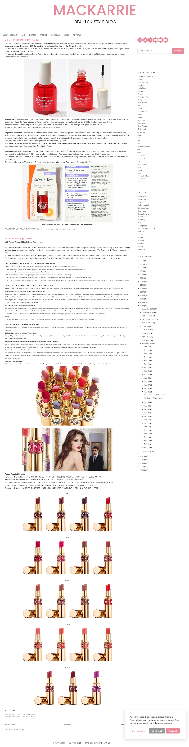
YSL (13, 716)
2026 (142, 260)
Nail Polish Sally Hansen (23, 230)
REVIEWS (77, 35)
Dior (138, 105)
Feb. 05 (147, 433)
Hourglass (141, 123)
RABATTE (32, 35)
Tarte (139, 173)
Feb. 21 (147, 371)
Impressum (75, 743)
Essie (139, 108)
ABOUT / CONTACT (10, 35)
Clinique (140, 100)
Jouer (139, 135)
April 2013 (146, 336)
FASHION (43, 35)
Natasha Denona (143, 146)
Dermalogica (142, 102)
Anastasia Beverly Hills (146, 76)
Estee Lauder (142, 111)
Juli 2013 (145, 326)
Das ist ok (172, 731)
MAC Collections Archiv (146, 228)
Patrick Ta (141, 158)
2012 (142, 456)
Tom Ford (141, 179)
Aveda (139, 79)
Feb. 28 (147, 346)
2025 (142, 264)
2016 (142, 295)
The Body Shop (143, 176)
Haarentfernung (143, 214)
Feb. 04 (147, 437)
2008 (142, 470)
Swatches (141, 249)
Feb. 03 (147, 440)
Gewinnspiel (141, 211)
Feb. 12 (147, 409)
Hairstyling (141, 219)
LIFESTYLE (55, 35)
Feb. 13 (147, 406)
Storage (140, 246)
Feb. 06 (147, 430)
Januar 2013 (147, 451)
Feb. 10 (147, 416)
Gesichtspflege (143, 208)
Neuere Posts (10, 724)
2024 (142, 267)
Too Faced (141, 181)
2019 (142, 285)
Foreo (139, 117)
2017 (142, 292)
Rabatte (140, 237)
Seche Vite (87, 162)
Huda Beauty (142, 126)
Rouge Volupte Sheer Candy (101, 247)
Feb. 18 (147, 381)
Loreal (139, 137)
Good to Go (74, 162)
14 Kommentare (32, 714)
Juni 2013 (146, 329)
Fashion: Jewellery (144, 205)
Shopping (140, 243)
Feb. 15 (147, 392)
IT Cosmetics (142, 129)
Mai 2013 (145, 333)
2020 (142, 281)
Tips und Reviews (70, 230)
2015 (142, 299)
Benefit (140, 85)
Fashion (140, 202)
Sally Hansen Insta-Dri (52, 230)
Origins (140, 152)
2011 (142, 459)
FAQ (23, 35)
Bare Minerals (142, 82)
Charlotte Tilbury (143, 97)
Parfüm (140, 234)
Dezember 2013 (148, 309)
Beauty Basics (142, 196)
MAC (139, 140)
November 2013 (148, 312)
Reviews (38, 230)
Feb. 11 (147, 413)
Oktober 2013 (147, 316)
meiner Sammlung (55, 255)
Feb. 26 (147, 353)
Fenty (139, 114)
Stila (139, 167)
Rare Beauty (142, 164)
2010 (142, 463)
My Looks (141, 231)
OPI (138, 149)
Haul (139, 222)
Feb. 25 (147, 357)
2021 (142, 278)
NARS (139, 143)
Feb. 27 (147, 350)
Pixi (138, 161)
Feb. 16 (147, 388)
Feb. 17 (147, 385)
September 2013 (148, 319)
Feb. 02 (147, 444)
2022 (142, 274)
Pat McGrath (142, 155)
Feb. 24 (147, 360)
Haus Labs (141, 120)
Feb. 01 (147, 447)
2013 (142, 305)
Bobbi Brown (142, 88)
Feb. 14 (147, 402)
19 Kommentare (32, 228)
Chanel (140, 94)
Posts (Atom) (19, 729)
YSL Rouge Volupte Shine (19, 238)
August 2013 (147, 322)
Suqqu (139, 170)
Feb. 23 (147, 364)
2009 (142, 466)
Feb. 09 (147, 419)
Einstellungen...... (139, 731)
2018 (142, 288)
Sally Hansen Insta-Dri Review (22, 39)
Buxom (140, 91)
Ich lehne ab (157, 731)
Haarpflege (141, 216)
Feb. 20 (147, 374)
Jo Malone (141, 132)
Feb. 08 (147, 423)
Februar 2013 (147, 343)
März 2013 (146, 340)
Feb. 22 (147, 367)
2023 (142, 271)
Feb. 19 (147, 378)
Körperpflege (142, 225)
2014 (142, 302)
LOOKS (66, 35)
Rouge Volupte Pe (55, 247)
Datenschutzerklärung (97, 743)
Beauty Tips (141, 199)
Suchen (178, 51)
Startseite (67, 724)
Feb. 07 (147, 426)
